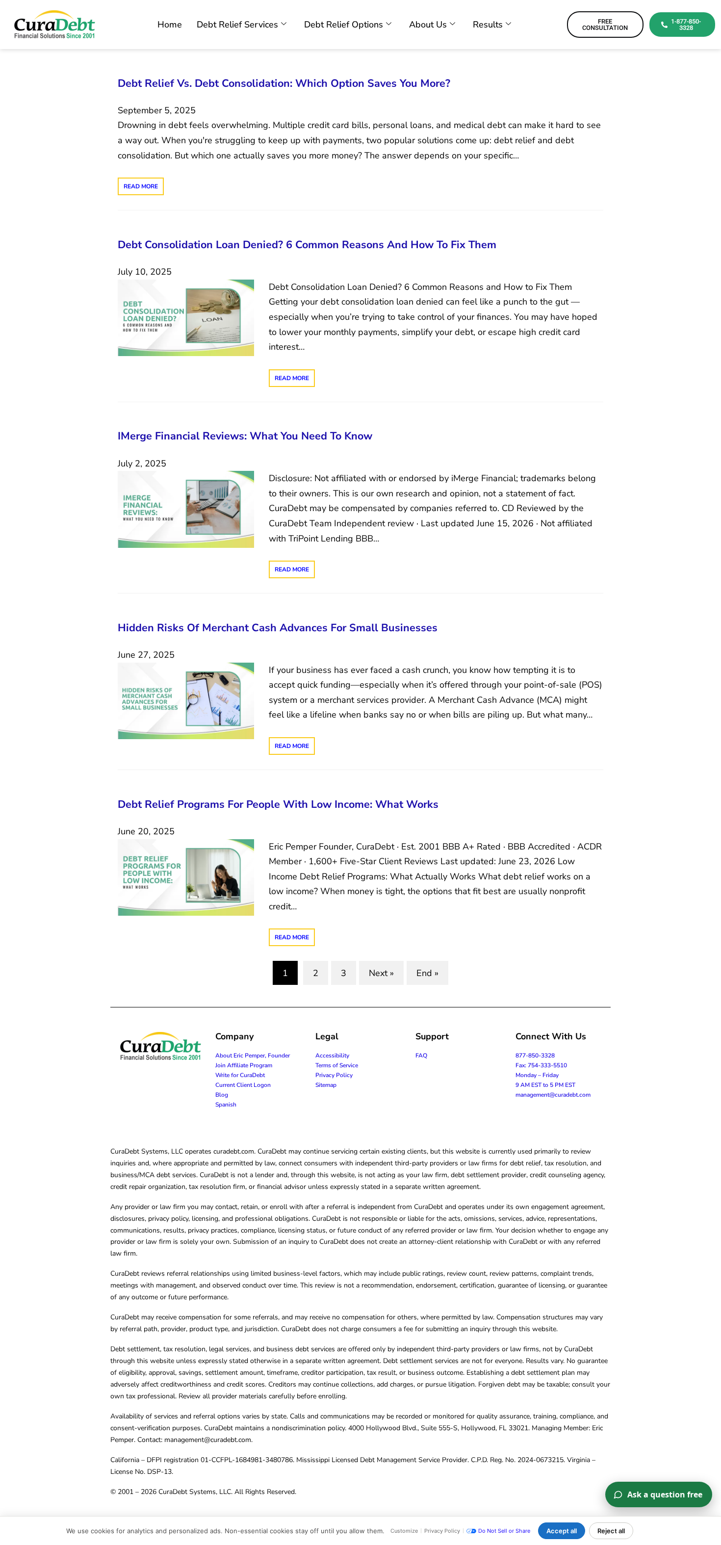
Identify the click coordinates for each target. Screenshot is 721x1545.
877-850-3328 (535, 1055)
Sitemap (325, 1085)
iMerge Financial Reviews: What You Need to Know (245, 436)
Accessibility (332, 1055)
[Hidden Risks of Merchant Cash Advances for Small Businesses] (186, 700)
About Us (428, 24)
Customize (404, 1530)
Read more (141, 186)
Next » (381, 973)
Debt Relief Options (343, 24)
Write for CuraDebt (240, 1075)
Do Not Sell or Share (504, 1530)
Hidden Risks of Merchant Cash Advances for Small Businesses (278, 627)
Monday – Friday (537, 1075)
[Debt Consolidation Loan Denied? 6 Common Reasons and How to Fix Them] (186, 317)
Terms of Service (336, 1065)
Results (488, 24)
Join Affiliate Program (243, 1065)
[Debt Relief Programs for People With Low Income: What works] (186, 876)
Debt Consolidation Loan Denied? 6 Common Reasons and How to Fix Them (307, 244)
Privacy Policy (334, 1075)
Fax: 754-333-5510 (541, 1065)
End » (427, 973)
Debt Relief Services (237, 24)
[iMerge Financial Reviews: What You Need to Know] (186, 509)
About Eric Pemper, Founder (252, 1055)
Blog (221, 1095)
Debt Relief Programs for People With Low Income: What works (278, 804)
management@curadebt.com (553, 1095)
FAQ (421, 1055)
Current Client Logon (243, 1085)
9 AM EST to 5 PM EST (545, 1085)
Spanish (225, 1104)
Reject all (611, 1531)
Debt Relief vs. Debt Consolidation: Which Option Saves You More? (284, 83)
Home (169, 24)
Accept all (561, 1531)
